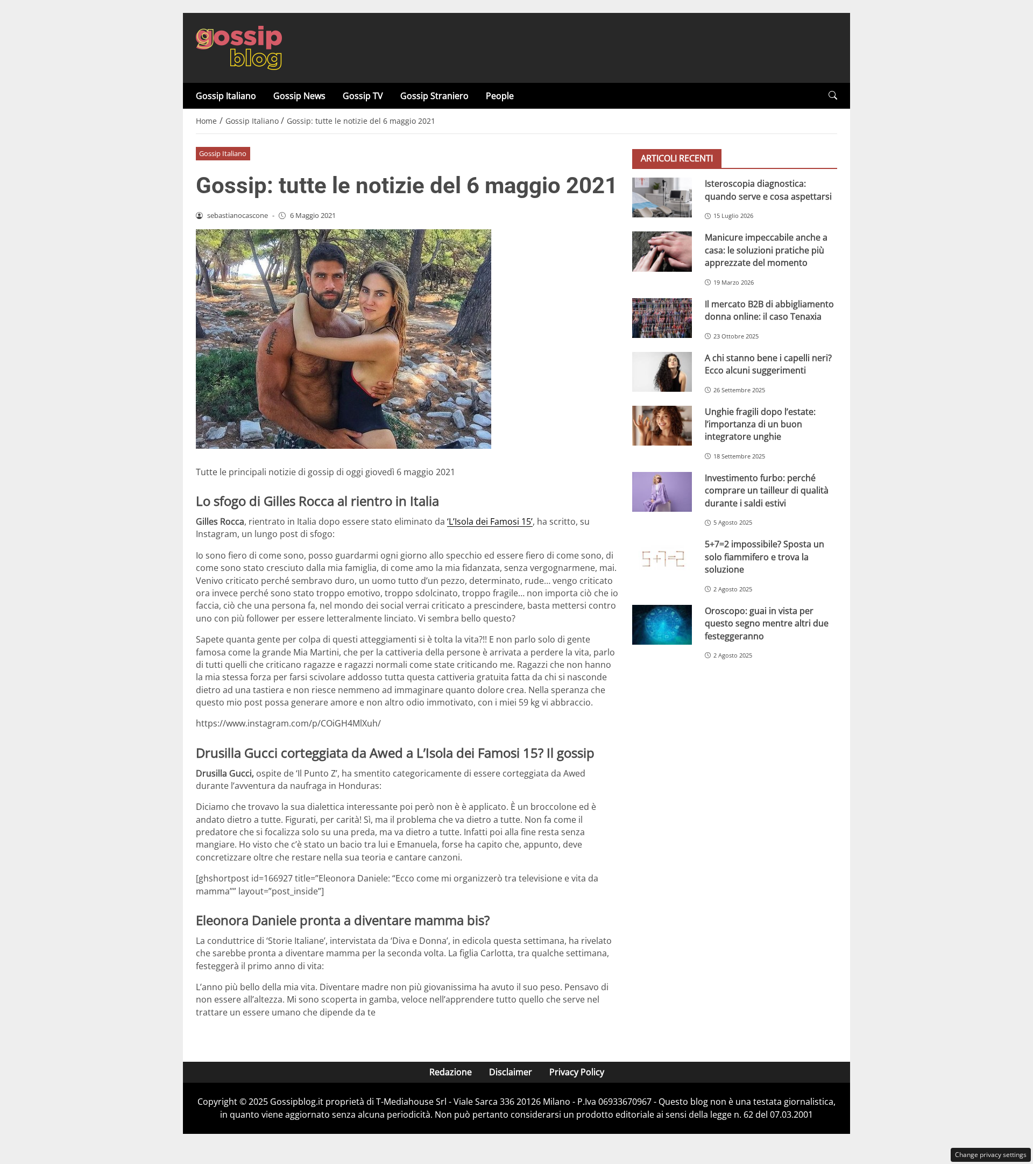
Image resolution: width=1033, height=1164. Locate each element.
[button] (833, 95)
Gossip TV (363, 96)
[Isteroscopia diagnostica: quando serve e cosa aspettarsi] (662, 197)
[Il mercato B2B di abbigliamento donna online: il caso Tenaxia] (662, 317)
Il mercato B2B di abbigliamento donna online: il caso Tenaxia (769, 310)
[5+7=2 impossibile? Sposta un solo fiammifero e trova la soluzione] (662, 558)
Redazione (450, 1072)
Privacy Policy (576, 1072)
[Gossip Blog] (239, 47)
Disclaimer (510, 1072)
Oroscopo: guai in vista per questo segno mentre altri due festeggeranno (767, 622)
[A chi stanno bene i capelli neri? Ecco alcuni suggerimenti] (662, 371)
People (500, 96)
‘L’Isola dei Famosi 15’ (490, 521)
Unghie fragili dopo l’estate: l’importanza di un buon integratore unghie (760, 423)
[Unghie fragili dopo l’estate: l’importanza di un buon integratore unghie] (662, 425)
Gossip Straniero (434, 96)
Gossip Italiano (226, 96)
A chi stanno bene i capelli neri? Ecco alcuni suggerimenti (768, 363)
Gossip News (299, 96)
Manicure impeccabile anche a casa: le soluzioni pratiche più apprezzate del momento (766, 250)
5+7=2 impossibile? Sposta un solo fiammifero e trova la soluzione (764, 556)
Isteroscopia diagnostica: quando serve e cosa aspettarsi (768, 190)
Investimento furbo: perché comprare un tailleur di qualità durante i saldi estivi (767, 490)
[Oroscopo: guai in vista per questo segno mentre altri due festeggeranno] (662, 624)
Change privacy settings (991, 1154)
